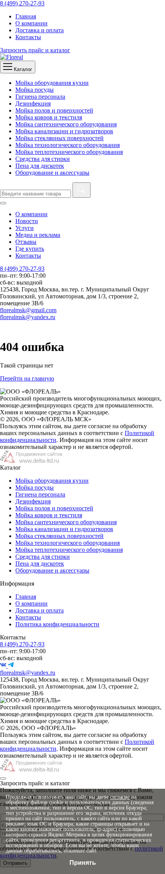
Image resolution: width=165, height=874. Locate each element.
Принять (82, 862)
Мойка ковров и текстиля (48, 117)
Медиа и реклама (37, 235)
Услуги (24, 228)
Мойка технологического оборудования (67, 145)
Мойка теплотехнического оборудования (69, 152)
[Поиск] (82, 190)
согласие (120, 797)
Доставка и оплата (39, 30)
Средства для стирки (42, 159)
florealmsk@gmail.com (28, 310)
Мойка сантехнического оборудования (66, 124)
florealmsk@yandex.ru (27, 317)
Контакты (28, 37)
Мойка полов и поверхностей (54, 110)
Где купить (29, 248)
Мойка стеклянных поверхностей (59, 138)
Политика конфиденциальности (57, 624)
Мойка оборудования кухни (52, 82)
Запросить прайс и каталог (35, 50)
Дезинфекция (33, 103)
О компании (31, 23)
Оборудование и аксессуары (52, 172)
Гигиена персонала (40, 96)
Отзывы (25, 241)
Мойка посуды (34, 89)
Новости (26, 221)
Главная (25, 16)
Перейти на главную (27, 378)
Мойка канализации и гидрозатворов (64, 131)
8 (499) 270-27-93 (22, 3)
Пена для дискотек (39, 165)
